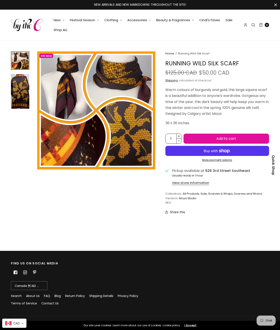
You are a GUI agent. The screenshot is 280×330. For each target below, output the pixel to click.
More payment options (217, 160)
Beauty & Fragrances (173, 20)
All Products (191, 194)
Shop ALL (61, 30)
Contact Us (50, 303)
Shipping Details (101, 296)
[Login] (245, 25)
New (57, 20)
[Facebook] (15, 272)
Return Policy (75, 296)
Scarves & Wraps (220, 194)
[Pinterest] (34, 272)
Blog (57, 296)
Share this (177, 212)
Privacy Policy (128, 296)
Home (169, 53)
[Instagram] (25, 272)
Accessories (137, 20)
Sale (229, 20)
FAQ (47, 296)
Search (16, 296)
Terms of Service (24, 303)
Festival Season (82, 20)
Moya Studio (187, 198)
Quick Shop (273, 165)
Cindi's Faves (209, 20)
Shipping (171, 80)
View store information (190, 182)
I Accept (190, 325)
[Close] (275, 4)
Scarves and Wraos (248, 194)
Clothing (111, 20)
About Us (33, 296)
